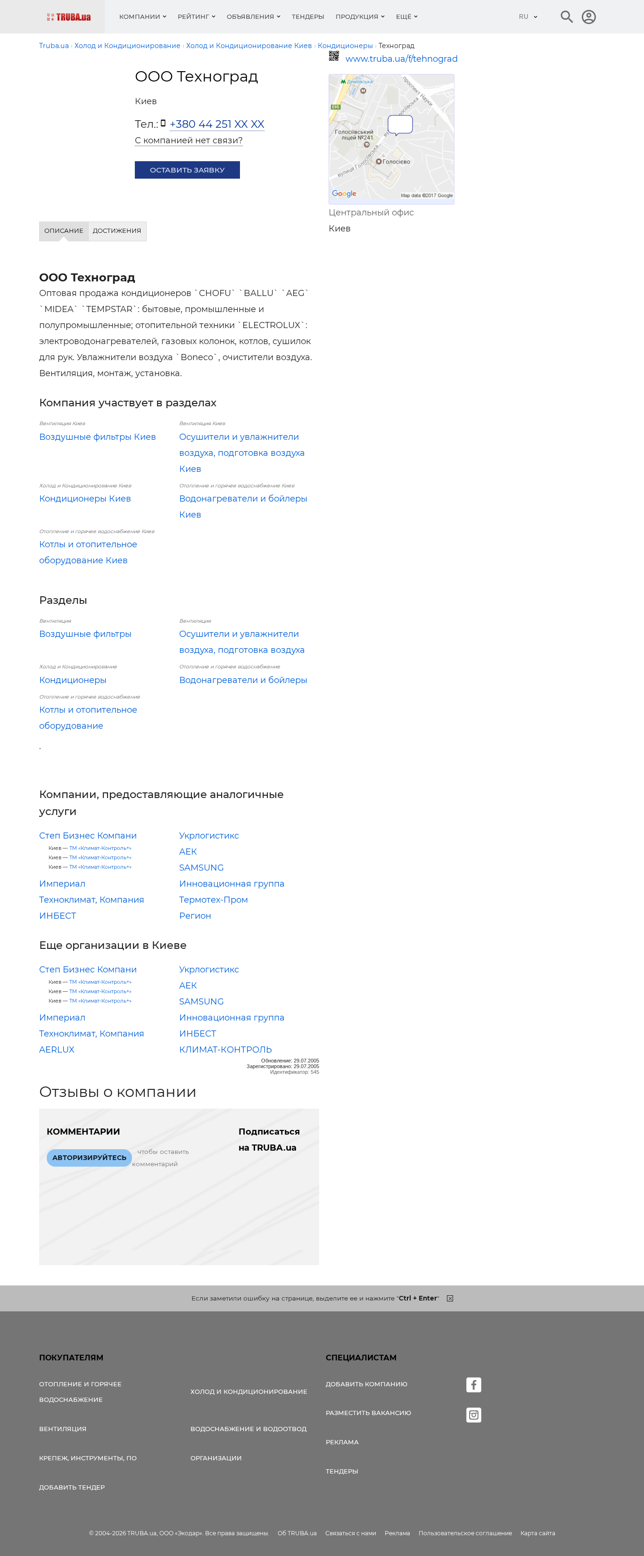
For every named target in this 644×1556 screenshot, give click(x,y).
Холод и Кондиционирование (248, 1391)
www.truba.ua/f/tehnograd (400, 59)
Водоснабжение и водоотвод (248, 1429)
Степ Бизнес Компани (88, 836)
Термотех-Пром (213, 900)
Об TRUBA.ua (297, 1533)
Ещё (404, 16)
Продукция (357, 16)
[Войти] (588, 16)
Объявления (250, 16)
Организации (216, 1458)
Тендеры (308, 16)
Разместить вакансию (368, 1412)
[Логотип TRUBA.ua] (76, 16)
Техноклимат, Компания (91, 900)
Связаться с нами (350, 1533)
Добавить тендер (72, 1487)
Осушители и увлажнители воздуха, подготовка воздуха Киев (242, 453)
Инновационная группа (232, 884)
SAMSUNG (201, 868)
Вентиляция (63, 1429)
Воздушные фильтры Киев (97, 437)
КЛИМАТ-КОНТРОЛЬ (225, 1050)
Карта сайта (537, 1533)
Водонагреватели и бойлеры (243, 680)
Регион (195, 916)
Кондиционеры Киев (85, 499)
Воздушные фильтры (85, 634)
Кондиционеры (73, 680)
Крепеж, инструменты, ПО (88, 1458)
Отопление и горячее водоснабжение (80, 1392)
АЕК (188, 852)
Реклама (342, 1442)
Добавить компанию (366, 1384)
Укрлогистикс (209, 836)
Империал (62, 884)
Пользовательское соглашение (465, 1533)
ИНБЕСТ (57, 916)
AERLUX (56, 1050)
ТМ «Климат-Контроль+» (100, 848)
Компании (139, 16)
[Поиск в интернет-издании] (567, 16)
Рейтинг (193, 16)
